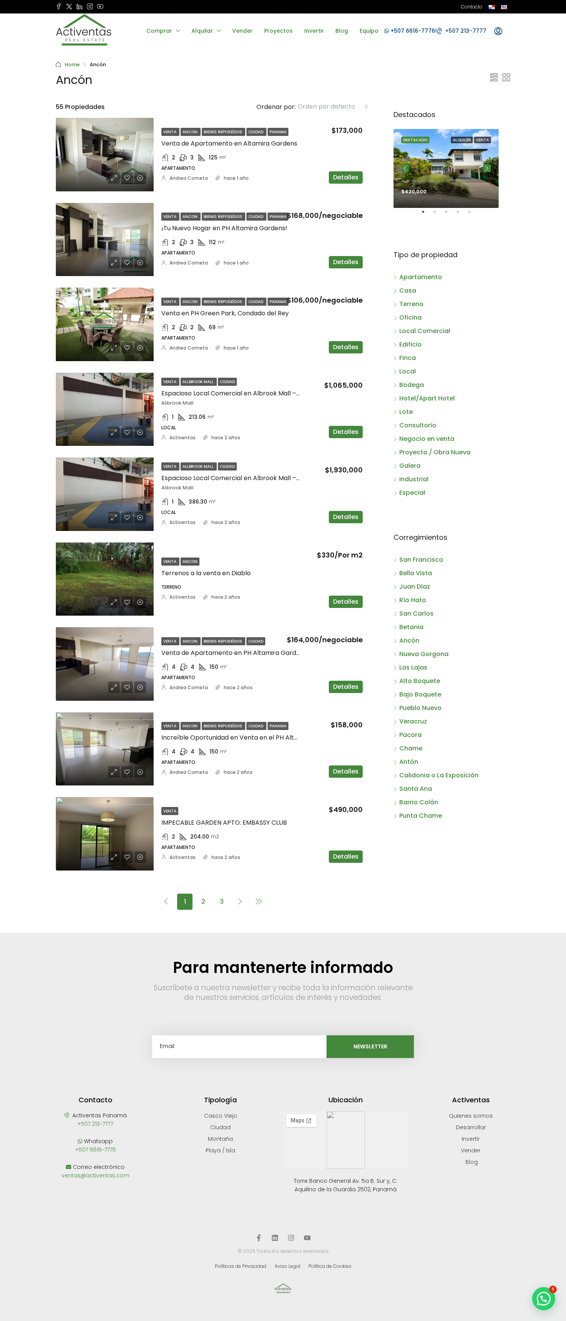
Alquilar (202, 31)
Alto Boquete (419, 680)
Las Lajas (413, 667)
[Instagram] (291, 1237)
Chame (410, 748)
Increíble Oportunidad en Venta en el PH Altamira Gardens (250, 737)
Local (407, 371)
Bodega (411, 384)
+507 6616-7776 (412, 31)
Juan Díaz (414, 586)
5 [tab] (473, 215)
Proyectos (278, 31)
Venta (170, 132)
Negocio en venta (426, 438)
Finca (407, 357)
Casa (407, 290)
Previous (405, 168)
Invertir (314, 31)
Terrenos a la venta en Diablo (206, 573)
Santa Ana (415, 788)
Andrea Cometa (188, 178)
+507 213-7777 (465, 31)
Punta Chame (420, 815)
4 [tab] (462, 215)
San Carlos (416, 613)
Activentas (182, 437)
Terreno (411, 304)
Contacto (471, 6)
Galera (409, 465)
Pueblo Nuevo (420, 707)
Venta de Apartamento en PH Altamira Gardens (234, 652)
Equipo (369, 31)
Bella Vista (415, 573)
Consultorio (417, 425)
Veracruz (413, 721)
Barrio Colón (418, 802)
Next (487, 168)
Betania (411, 627)
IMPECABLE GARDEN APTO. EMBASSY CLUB (224, 822)
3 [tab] (450, 215)
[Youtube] (307, 1237)
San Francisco (421, 559)
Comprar (159, 31)
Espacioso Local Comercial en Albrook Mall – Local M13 (243, 478)
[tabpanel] (446, 168)
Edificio (410, 344)
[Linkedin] (274, 1237)
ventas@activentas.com (95, 1175)
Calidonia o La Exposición (439, 775)
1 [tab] (427, 215)
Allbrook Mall (199, 382)
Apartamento (420, 277)
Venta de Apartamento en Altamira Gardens (229, 143)
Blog (341, 31)
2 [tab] (438, 215)
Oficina (410, 317)
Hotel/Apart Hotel (427, 398)
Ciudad (256, 132)
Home (72, 64)
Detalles (345, 177)
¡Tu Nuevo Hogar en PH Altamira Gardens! (224, 228)
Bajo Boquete (420, 694)
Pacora (410, 734)
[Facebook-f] (258, 1237)
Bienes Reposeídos (223, 132)
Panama (278, 132)
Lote (406, 411)
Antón (408, 761)
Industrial (414, 479)
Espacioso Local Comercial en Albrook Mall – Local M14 (244, 393)
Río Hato (412, 600)
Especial (412, 492)
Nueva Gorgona (424, 654)
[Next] (240, 901)
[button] (543, 1298)
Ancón (409, 640)
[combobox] (333, 107)
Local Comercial (424, 330)
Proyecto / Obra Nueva (435, 452)
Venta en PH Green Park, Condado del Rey (225, 313)
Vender (242, 31)
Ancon (191, 132)
